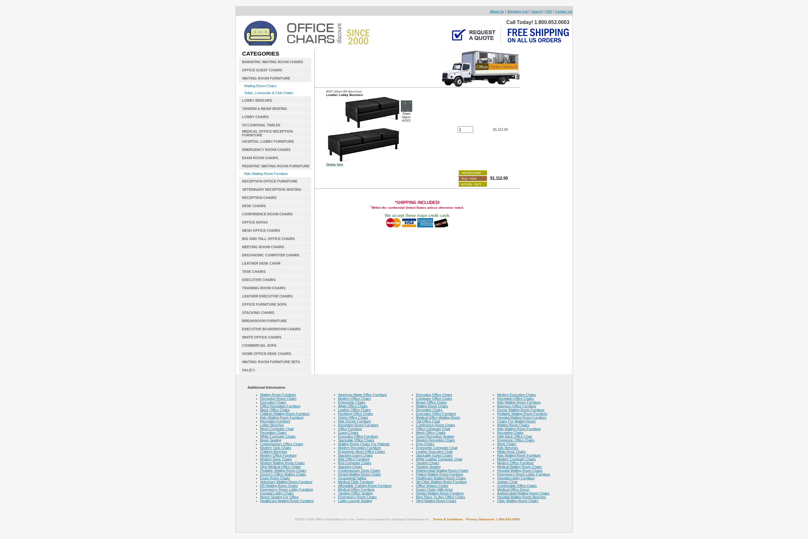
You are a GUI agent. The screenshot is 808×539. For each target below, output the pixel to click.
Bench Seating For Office (279, 497)
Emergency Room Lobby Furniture (286, 489)
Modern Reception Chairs (435, 440)
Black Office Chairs (275, 410)
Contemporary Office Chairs (281, 444)
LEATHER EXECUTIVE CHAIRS (267, 296)
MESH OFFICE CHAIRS (261, 230)
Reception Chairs (273, 432)
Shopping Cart (518, 11)
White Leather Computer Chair (439, 459)
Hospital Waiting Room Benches (521, 497)
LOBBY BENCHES (257, 100)
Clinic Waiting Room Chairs (517, 501)
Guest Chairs (348, 432)
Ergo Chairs (425, 444)
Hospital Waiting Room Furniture (521, 417)
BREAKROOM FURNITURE (264, 321)
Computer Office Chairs (434, 398)
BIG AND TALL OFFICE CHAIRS (268, 239)
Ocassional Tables (352, 478)
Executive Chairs (273, 402)
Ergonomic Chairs (351, 402)
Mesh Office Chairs (431, 432)
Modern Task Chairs (275, 448)
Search (537, 11)
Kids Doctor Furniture (354, 421)
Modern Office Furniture (278, 455)
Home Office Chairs (353, 417)
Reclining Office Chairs (355, 414)
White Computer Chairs (278, 436)
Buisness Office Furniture (516, 406)
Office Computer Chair (433, 429)
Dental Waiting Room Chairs (359, 474)
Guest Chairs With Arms (434, 489)
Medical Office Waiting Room (438, 417)
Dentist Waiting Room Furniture (440, 493)
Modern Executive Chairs (516, 395)
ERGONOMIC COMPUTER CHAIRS (270, 255)
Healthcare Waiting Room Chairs (441, 478)
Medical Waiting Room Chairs (519, 467)
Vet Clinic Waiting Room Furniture (441, 482)
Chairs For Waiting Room (516, 421)
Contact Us (564, 11)
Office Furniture (350, 429)
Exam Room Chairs (275, 478)
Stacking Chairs (350, 467)
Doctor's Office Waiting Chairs (283, 474)
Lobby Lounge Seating (355, 501)
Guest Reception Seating (435, 436)
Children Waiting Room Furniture (285, 414)
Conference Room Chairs (435, 425)
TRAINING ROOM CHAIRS (263, 288)
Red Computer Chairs (354, 463)
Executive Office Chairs (434, 395)
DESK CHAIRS (254, 206)
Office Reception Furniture (280, 406)
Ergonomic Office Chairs (516, 440)
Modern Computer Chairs (516, 459)
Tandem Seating (428, 467)
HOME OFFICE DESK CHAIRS (266, 354)
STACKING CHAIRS (258, 312)
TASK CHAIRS (253, 271)
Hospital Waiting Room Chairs (520, 470)
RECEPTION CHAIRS (259, 198)
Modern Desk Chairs (276, 459)
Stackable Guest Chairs (434, 455)
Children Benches (273, 451)
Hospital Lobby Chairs (277, 493)
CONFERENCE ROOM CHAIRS (267, 214)
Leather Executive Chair (434, 451)
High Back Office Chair (514, 436)
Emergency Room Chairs (357, 497)
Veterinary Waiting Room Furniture (286, 482)
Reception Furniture (275, 421)
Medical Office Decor (513, 489)
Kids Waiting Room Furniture (266, 174)
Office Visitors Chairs (432, 486)
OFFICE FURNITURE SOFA (264, 304)
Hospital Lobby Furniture (516, 478)
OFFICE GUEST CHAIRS (262, 70)
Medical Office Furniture (356, 489)
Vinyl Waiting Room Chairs (436, 501)
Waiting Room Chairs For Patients (364, 444)
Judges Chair (507, 482)
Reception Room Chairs (278, 398)
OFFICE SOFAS (255, 222)
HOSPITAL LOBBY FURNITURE (268, 141)
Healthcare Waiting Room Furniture (287, 501)
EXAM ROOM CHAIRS (260, 158)
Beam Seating (270, 440)
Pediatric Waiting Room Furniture (522, 414)
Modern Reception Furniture (359, 448)
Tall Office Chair (428, 421)
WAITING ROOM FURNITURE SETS (271, 362)
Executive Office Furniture (358, 436)
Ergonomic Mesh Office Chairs (361, 451)
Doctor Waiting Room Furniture (520, 410)
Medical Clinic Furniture (356, 482)
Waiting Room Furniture (278, 395)
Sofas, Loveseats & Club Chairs (268, 93)
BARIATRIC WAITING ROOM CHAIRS (272, 62)
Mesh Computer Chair (277, 429)
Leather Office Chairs (354, 410)
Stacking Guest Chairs (355, 455)
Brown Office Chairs (431, 402)
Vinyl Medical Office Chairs (280, 467)
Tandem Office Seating (355, 493)
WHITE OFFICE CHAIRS (261, 337)
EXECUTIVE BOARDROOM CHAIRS (271, 329)
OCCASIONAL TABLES (261, 125)
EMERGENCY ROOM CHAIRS (266, 150)
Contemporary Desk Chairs (359, 470)
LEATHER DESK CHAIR (261, 263)
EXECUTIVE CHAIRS (259, 280)
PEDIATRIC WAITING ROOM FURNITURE (275, 166)
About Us (497, 11)
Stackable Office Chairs (356, 440)
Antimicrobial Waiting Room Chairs (442, 470)
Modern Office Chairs (354, 398)
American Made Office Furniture (362, 395)
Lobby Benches (272, 425)
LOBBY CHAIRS (255, 117)
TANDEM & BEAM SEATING (264, 109)
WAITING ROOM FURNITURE (266, 78)
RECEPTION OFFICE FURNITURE (269, 181)
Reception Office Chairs (515, 398)
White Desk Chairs (511, 451)
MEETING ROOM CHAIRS (263, 247)
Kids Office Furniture (354, 459)
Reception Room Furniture (358, 425)
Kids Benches (507, 448)
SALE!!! (248, 370)
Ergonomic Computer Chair (437, 448)
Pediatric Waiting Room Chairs (283, 470)
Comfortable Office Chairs (517, 486)
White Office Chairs (353, 406)
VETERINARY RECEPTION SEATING (271, 189)
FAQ (548, 11)
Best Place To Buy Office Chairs (440, 497)
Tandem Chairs (427, 463)
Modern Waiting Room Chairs (282, 463)
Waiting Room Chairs (260, 86)
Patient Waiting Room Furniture (439, 474)
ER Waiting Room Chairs (279, 486)
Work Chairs (506, 444)
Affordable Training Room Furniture (365, 486)
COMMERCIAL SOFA (259, 345)
